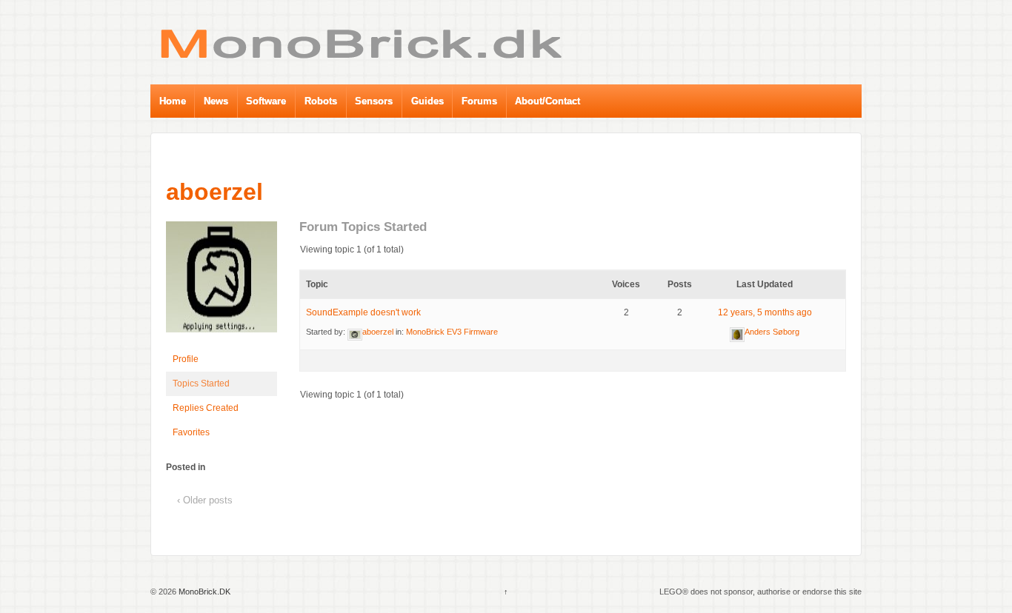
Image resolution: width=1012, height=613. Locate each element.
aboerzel (214, 191)
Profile (186, 359)
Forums (479, 101)
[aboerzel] (221, 283)
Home (172, 101)
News (216, 101)
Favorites (191, 432)
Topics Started (201, 383)
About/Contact (547, 101)
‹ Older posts (205, 500)
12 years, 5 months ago (765, 312)
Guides (427, 101)
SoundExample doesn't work (363, 312)
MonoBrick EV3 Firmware (452, 331)
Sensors (374, 101)
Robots (320, 101)
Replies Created (206, 408)
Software (266, 101)
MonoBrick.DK (203, 591)
